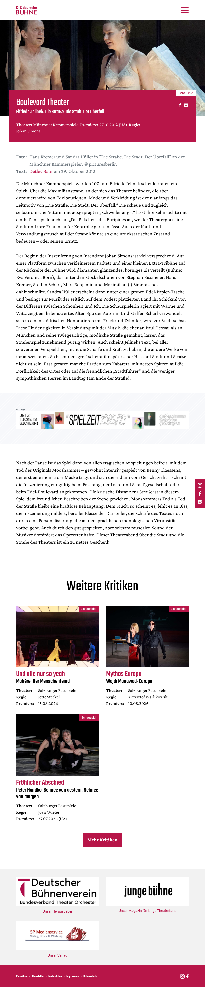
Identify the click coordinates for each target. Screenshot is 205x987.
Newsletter (38, 976)
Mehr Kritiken (103, 839)
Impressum (72, 976)
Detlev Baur (41, 171)
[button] (179, 105)
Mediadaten (55, 976)
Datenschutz (91, 976)
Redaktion (22, 976)
